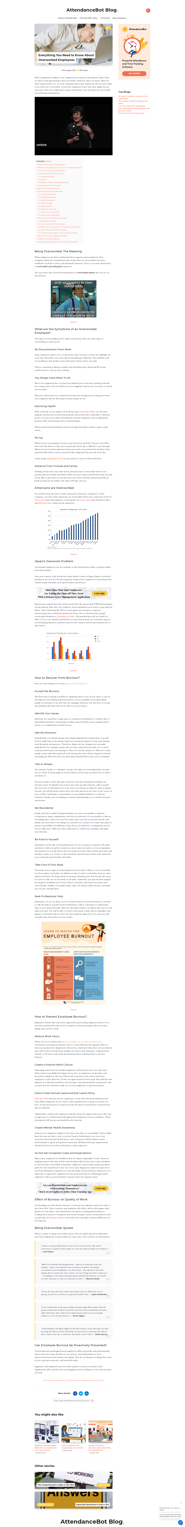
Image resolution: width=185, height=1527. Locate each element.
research (47, 1042)
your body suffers (88, 412)
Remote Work (98, 1380)
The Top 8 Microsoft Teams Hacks (131, 106)
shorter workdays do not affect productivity (81, 1042)
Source (73, 322)
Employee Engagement (55, 1380)
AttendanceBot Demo (89, 18)
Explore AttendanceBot (67, 18)
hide (48, 161)
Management (86, 1380)
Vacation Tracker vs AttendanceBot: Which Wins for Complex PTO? (100, 1448)
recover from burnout (77, 684)
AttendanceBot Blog (91, 10)
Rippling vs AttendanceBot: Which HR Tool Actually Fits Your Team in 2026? (46, 1448)
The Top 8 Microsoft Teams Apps (131, 113)
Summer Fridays (57, 1218)
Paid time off (40, 1099)
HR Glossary (105, 18)
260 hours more (84, 500)
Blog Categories (119, 18)
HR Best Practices (73, 1380)
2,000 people (45, 619)
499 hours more (46, 503)
